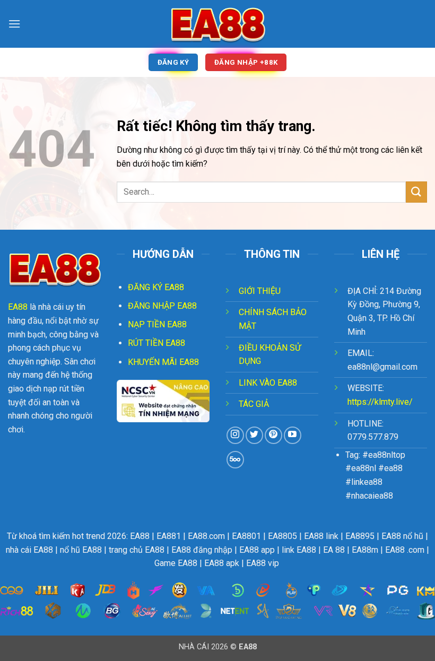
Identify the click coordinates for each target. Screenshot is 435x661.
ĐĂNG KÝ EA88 (156, 287)
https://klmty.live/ (380, 402)
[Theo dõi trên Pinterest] (273, 435)
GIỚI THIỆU (260, 291)
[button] (14, 24)
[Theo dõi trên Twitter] (254, 435)
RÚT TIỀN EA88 (156, 343)
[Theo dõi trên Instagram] (235, 435)
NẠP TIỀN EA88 (157, 324)
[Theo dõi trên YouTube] (292, 435)
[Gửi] (416, 191)
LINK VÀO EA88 (268, 383)
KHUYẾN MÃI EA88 (163, 362)
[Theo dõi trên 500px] (235, 459)
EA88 (18, 307)
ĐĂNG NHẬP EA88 (162, 306)
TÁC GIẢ (254, 404)
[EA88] (217, 24)
